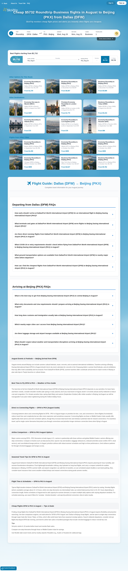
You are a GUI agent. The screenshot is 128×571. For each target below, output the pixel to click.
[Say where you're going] (11, 33)
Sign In (111, 3)
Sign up (121, 3)
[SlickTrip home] (12, 10)
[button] (40, 33)
